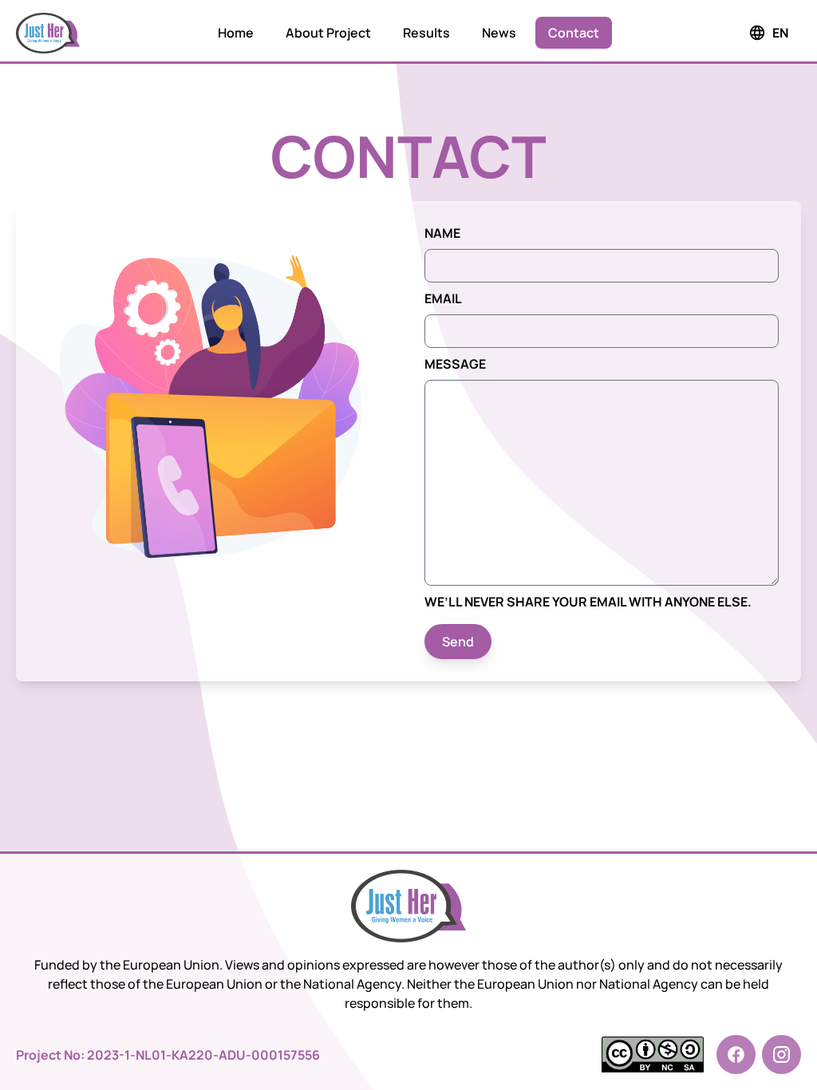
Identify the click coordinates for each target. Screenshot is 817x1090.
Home (236, 32)
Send (458, 641)
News (499, 32)
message (455, 364)
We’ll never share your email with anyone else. (588, 601)
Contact (573, 32)
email (443, 298)
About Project (328, 32)
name (442, 233)
